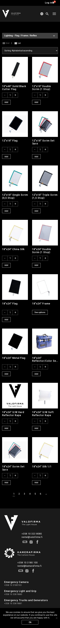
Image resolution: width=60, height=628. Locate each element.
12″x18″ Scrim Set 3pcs (43, 142)
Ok (30, 622)
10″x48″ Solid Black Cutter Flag (14, 88)
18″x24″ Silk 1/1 (42, 466)
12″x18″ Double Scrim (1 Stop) (41, 88)
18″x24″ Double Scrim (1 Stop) (41, 251)
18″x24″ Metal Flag (13, 357)
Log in (48, 2)
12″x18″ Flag (10, 140)
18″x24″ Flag (10, 303)
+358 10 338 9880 (13, 594)
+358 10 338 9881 (13, 603)
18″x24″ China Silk (13, 249)
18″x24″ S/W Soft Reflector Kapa (43, 413)
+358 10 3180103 (13, 585)
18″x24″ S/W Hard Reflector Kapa (13, 413)
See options (39, 312)
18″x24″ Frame (41, 303)
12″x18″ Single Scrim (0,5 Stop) (15, 196)
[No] (56, 618)
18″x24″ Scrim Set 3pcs (13, 468)
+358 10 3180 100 (27, 562)
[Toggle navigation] (54, 14)
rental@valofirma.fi (32, 537)
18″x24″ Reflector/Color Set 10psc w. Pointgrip (44, 359)
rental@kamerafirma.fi (29, 566)
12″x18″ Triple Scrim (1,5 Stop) (44, 196)
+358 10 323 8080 (32, 533)
